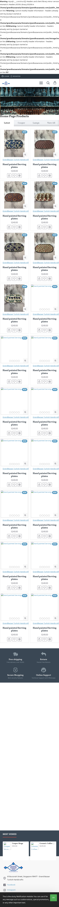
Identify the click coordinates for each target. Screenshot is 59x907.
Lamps (36, 123)
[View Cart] (55, 83)
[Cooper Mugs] (7, 846)
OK (53, 897)
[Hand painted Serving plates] (14, 143)
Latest (7, 123)
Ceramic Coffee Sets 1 (47, 843)
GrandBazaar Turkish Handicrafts (16, 159)
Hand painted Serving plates (14, 166)
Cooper (21, 123)
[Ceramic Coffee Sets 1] (34, 846)
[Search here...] (48, 83)
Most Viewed (9, 834)
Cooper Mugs (17, 843)
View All (51, 123)
